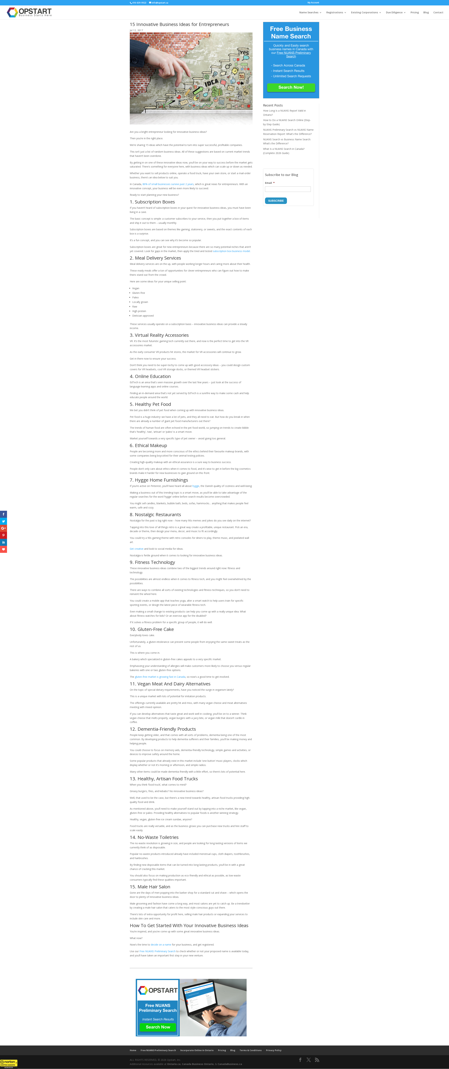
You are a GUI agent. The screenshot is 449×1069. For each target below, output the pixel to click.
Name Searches (308, 12)
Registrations (334, 12)
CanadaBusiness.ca (230, 1064)
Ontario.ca (173, 1064)
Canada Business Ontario (198, 1064)
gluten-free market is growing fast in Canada (160, 676)
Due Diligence (394, 12)
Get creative (136, 548)
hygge (195, 486)
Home (133, 1050)
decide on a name (161, 944)
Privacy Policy (274, 1050)
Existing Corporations (364, 12)
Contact (438, 12)
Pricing (415, 12)
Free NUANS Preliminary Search (157, 951)
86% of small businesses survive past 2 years (168, 184)
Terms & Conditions (251, 1050)
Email (270, 183)
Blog (426, 12)
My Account (313, 3)
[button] (9, 1064)
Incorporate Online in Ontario (197, 1050)
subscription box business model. (231, 251)
